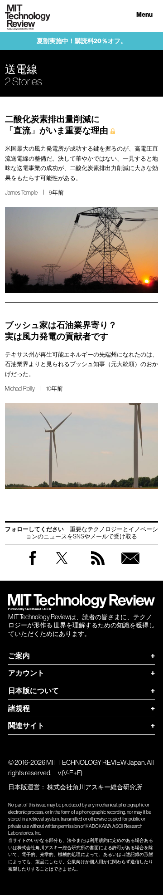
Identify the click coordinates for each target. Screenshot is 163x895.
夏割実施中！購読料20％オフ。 (82, 41)
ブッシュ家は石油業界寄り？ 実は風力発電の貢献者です (61, 331)
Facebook (33, 564)
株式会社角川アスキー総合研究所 (94, 787)
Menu (144, 15)
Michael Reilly (20, 388)
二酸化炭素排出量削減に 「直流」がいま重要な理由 (56, 125)
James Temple (21, 192)
